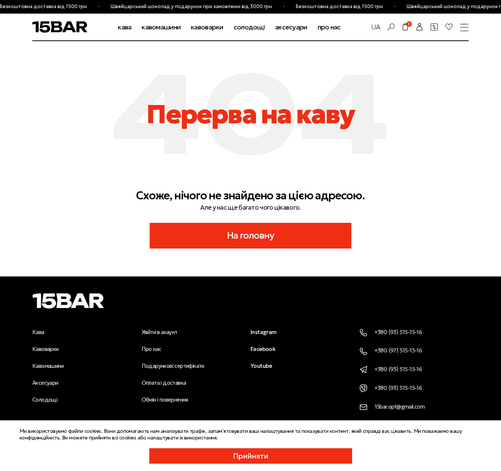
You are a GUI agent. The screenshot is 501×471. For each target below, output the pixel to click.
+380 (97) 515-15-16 (398, 350)
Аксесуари (45, 382)
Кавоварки (45, 348)
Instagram (264, 332)
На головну (250, 235)
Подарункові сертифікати (173, 365)
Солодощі (44, 399)
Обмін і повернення (165, 399)
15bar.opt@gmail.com (399, 406)
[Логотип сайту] (59, 26)
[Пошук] (391, 26)
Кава (38, 332)
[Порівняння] (434, 26)
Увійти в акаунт (160, 332)
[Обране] (449, 26)
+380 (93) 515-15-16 (398, 332)
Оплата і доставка (164, 382)
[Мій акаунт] (419, 26)
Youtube (261, 365)
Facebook (263, 348)
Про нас (151, 348)
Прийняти (250, 456)
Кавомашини (47, 365)
